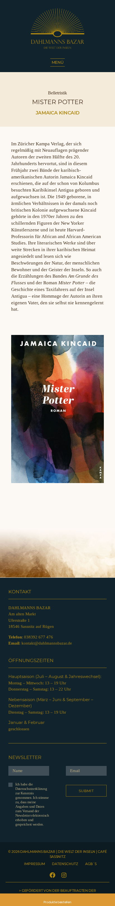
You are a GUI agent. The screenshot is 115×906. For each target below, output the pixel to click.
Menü (58, 62)
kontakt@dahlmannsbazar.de (46, 643)
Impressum (34, 864)
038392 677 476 (38, 637)
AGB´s (91, 864)
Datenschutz (65, 864)
